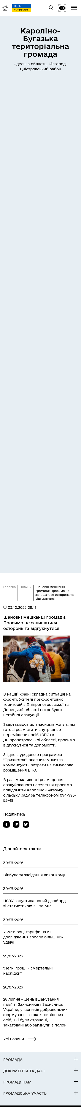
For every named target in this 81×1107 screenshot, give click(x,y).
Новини (26, 587)
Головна (9, 587)
